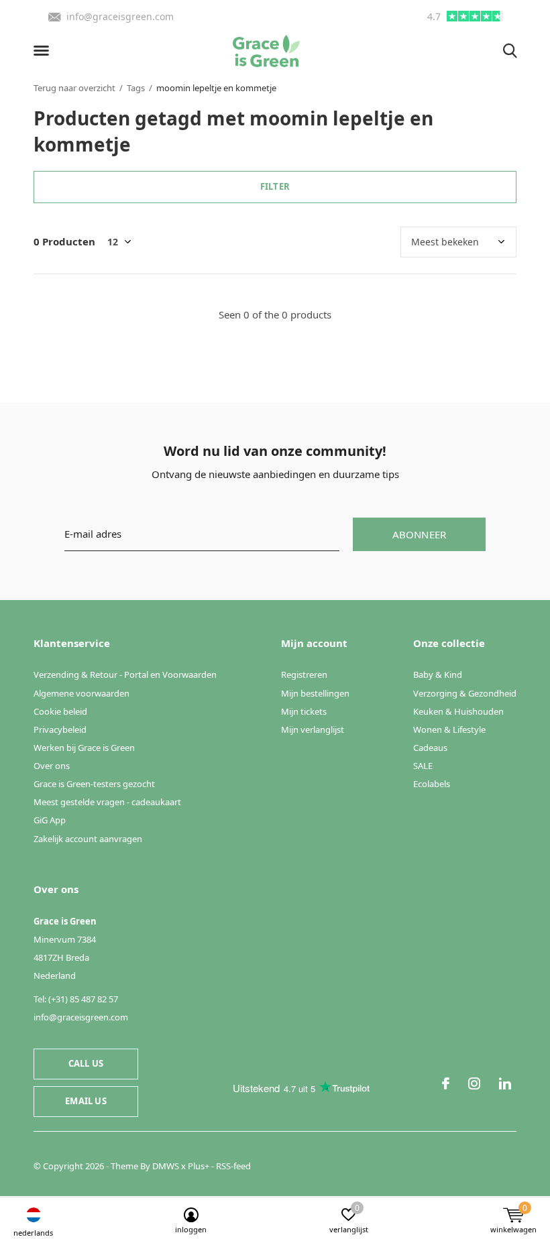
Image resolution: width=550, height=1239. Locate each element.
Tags (136, 88)
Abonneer (419, 534)
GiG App (50, 820)
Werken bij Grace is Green (84, 748)
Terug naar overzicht (74, 88)
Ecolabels (431, 784)
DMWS (165, 1166)
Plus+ (198, 1166)
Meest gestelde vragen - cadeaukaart (107, 802)
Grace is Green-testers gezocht (94, 784)
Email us (85, 1101)
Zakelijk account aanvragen (88, 839)
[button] (44, 51)
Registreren (304, 674)
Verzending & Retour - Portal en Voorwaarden (125, 674)
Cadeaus (430, 748)
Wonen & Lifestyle (449, 729)
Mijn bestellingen (315, 693)
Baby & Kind (437, 674)
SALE (423, 766)
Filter (275, 186)
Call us (85, 1063)
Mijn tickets (304, 711)
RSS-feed (233, 1166)
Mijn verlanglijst (312, 729)
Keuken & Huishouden (458, 711)
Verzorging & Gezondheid (464, 693)
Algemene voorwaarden (81, 693)
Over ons (52, 766)
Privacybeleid (60, 729)
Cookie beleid (60, 711)
